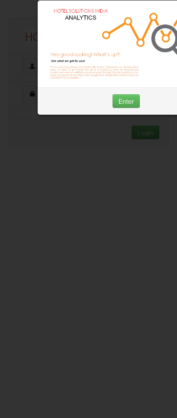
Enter (126, 101)
